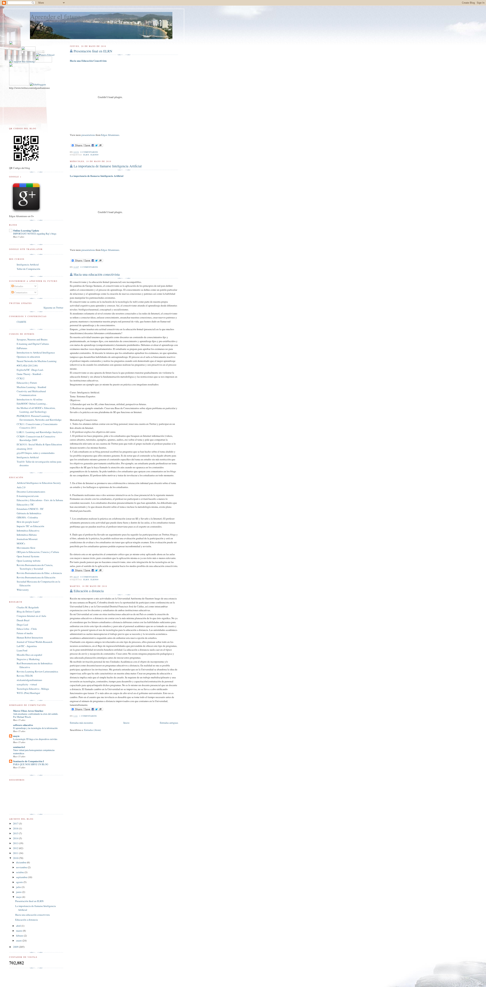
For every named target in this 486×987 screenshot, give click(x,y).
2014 (16, 838)
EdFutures (22, 348)
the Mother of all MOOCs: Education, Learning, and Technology (36, 409)
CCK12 (20, 378)
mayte (16, 736)
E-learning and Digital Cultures (33, 344)
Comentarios (20, 292)
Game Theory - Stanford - (29, 374)
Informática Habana (27, 534)
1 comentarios (88, 716)
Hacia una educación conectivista (97, 274)
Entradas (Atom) (92, 730)
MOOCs (21, 543)
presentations (88, 135)
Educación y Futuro (27, 382)
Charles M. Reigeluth (28, 607)
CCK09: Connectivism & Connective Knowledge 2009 (36, 438)
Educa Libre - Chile (27, 628)
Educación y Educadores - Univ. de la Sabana (40, 500)
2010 (16, 858)
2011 (16, 853)
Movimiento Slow (26, 547)
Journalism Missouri (27, 539)
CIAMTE (21, 321)
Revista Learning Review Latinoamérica (37, 671)
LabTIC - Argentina (27, 646)
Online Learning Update (26, 230)
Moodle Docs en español (29, 654)
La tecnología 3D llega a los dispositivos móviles (35, 739)
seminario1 (19, 747)
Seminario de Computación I (28, 761)
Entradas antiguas (169, 722)
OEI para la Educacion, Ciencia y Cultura (38, 552)
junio (19, 892)
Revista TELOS (25, 675)
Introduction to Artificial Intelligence (36, 352)
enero (19, 940)
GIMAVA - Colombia (27, 517)
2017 (16, 823)
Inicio (126, 722)
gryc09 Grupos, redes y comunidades (35, 453)
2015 (16, 833)
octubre (20, 872)
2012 (16, 848)
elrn (86, 154)
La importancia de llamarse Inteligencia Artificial (108, 166)
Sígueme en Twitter (53, 307)
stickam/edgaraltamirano (29, 680)
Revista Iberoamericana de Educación (36, 577)
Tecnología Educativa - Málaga (33, 688)
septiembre (22, 877)
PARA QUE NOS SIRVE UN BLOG (30, 764)
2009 (16, 946)
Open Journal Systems (28, 556)
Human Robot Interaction (30, 637)
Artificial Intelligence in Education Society (39, 483)
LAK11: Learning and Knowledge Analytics (39, 432)
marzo (19, 930)
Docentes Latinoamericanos (31, 491)
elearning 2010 (24, 448)
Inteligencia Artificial (28, 264)
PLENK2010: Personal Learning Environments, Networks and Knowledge (39, 417)
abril (18, 925)
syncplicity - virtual (27, 684)
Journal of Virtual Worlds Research (34, 642)
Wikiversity (23, 589)
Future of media (25, 633)
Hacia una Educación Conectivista (88, 60)
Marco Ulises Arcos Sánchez (28, 710)
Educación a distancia (89, 591)
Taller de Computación (28, 269)
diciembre (21, 862)
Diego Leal (22, 624)
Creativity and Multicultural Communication (31, 393)
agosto (20, 882)
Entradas (18, 286)
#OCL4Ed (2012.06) (27, 365)
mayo (19, 897)
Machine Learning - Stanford (31, 387)
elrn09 (95, 154)
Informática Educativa (28, 530)
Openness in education (28, 356)
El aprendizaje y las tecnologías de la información (35, 728)
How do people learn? (28, 521)
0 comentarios (89, 152)
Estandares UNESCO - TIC (30, 509)
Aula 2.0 (21, 487)
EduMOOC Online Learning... (32, 403)
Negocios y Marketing (28, 659)
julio (19, 887)
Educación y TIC (25, 504)
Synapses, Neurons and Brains (32, 339)
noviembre (22, 867)
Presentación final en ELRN (93, 51)
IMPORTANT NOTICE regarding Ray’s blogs (34, 233)
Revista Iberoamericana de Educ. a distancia (39, 573)
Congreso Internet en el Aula (31, 616)
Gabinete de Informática (29, 513)
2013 (16, 843)
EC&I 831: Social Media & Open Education (39, 444)
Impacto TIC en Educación (30, 526)
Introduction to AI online (30, 399)
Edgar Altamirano (110, 135)
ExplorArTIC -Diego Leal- (30, 370)
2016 (16, 828)
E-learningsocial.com (28, 496)
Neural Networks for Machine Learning (37, 361)
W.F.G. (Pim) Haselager (28, 693)
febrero (20, 935)
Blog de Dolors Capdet (28, 611)
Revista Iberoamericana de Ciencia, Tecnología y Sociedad (35, 567)
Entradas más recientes (81, 722)
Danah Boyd (23, 620)
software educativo (23, 725)
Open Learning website (28, 560)
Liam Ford (22, 650)
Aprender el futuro (55, 16)
